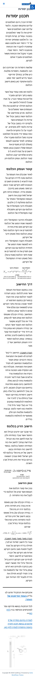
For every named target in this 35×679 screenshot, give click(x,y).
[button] (32, 7)
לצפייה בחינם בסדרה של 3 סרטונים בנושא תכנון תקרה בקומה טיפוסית (20, 623)
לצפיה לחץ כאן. (11, 627)
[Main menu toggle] (4, 4)
